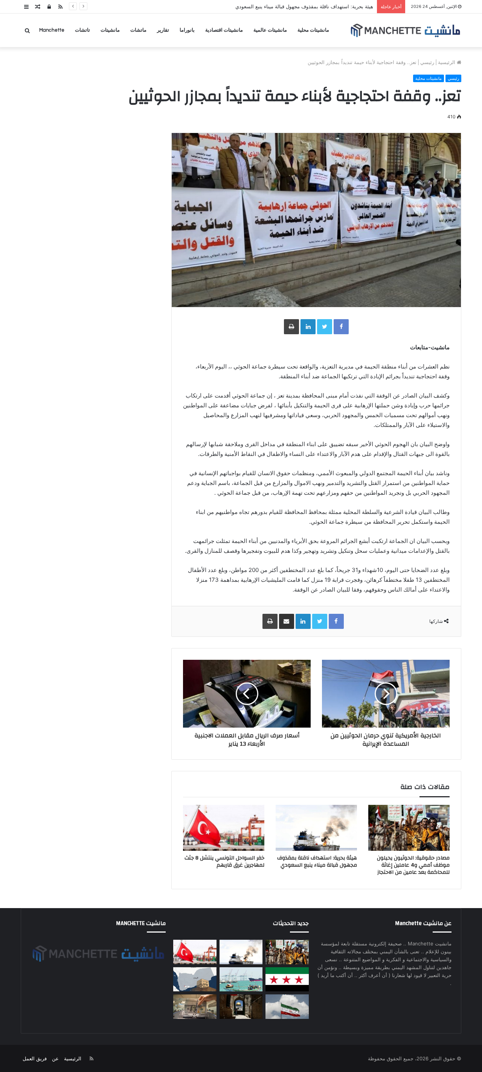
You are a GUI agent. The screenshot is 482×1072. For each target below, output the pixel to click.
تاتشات (82, 30)
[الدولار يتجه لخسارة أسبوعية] (194, 1006)
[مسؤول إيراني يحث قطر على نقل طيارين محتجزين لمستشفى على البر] (286, 1006)
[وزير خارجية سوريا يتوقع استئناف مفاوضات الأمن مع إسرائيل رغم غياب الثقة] (286, 979)
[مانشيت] (405, 30)
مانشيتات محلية (313, 30)
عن (55, 1058)
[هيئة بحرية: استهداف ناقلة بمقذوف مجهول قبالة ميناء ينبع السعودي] (316, 828)
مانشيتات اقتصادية (224, 30)
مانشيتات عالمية (270, 30)
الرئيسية (447, 62)
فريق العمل (35, 1058)
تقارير (163, 30)
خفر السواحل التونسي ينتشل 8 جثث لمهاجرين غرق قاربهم (224, 861)
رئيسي (427, 62)
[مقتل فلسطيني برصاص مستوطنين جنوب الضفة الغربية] (241, 1006)
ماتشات (138, 30)
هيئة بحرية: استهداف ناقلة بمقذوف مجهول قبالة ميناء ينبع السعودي (317, 861)
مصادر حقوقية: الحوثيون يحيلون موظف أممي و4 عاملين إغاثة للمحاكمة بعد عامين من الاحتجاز (413, 865)
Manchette (51, 30)
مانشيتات (110, 30)
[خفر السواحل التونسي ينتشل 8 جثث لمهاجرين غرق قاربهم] (223, 828)
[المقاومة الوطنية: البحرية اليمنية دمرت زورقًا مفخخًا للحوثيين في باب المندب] (241, 979)
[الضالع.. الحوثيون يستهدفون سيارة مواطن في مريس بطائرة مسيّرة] (194, 979)
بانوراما (187, 30)
